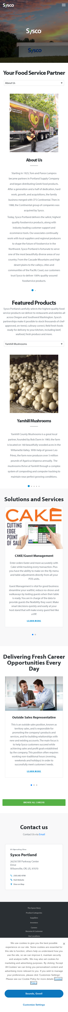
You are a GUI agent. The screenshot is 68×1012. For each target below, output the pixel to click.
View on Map (18, 884)
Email (42, 834)
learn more (34, 771)
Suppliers (34, 917)
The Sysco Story (34, 908)
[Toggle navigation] (63, 5)
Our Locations (34, 936)
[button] (33, 290)
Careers (34, 927)
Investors (34, 922)
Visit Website (18, 880)
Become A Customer (34, 931)
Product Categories (34, 912)
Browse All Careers (34, 802)
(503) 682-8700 (19, 875)
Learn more (34, 620)
